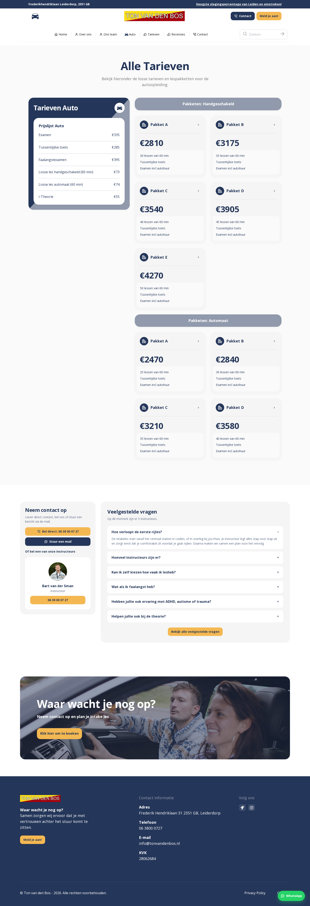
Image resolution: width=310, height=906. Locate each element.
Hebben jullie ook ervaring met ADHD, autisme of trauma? (195, 601)
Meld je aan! (269, 16)
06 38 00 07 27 (58, 600)
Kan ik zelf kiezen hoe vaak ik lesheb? (195, 572)
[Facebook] (242, 807)
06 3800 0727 (150, 828)
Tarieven (153, 34)
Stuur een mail (60, 542)
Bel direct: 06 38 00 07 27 (60, 531)
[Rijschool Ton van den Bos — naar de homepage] (154, 16)
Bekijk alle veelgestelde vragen (195, 632)
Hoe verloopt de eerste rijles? (195, 532)
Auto (132, 34)
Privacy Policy (255, 893)
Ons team (110, 34)
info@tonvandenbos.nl (159, 843)
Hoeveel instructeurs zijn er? (195, 557)
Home (63, 34)
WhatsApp (294, 896)
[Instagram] (251, 807)
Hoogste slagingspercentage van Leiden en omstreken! (239, 4)
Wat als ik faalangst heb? (195, 586)
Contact (245, 16)
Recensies (178, 34)
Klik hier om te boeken (59, 733)
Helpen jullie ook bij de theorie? (195, 616)
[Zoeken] (282, 34)
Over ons (85, 34)
